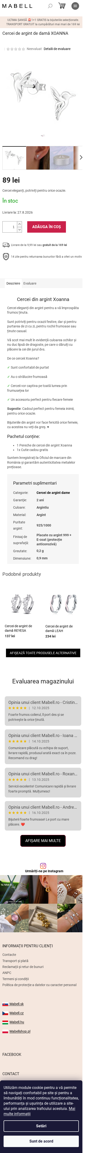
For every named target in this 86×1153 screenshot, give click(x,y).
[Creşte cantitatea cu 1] (19, 224)
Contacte (9, 955)
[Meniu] (75, 6)
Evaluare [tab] (29, 283)
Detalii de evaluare (57, 49)
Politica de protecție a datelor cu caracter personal (39, 985)
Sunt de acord (41, 1141)
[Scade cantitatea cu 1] (19, 229)
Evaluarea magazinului (43, 681)
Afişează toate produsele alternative (43, 653)
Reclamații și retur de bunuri (22, 967)
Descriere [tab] (13, 283)
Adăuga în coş (46, 227)
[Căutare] (50, 6)
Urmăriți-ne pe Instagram (44, 871)
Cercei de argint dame (53, 493)
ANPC (6, 973)
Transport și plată (15, 961)
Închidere (37, 271)
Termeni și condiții (15, 979)
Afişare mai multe (43, 840)
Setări (41, 1126)
